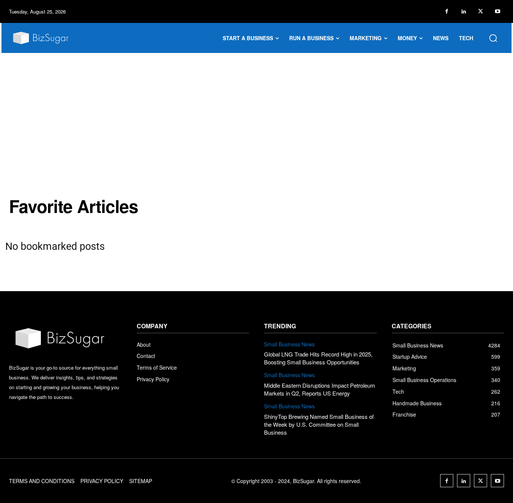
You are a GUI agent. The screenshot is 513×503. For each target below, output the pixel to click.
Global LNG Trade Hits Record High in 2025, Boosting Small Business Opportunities (318, 358)
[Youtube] (497, 11)
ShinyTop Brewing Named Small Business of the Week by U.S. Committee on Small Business (319, 424)
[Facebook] (446, 11)
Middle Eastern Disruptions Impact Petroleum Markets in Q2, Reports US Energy (319, 389)
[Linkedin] (463, 11)
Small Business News (289, 344)
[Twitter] (480, 11)
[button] (493, 38)
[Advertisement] (256, 109)
